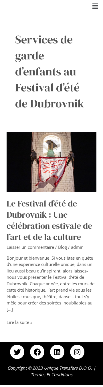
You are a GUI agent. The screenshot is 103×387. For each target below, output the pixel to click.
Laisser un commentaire (30, 247)
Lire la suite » (19, 322)
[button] (95, 6)
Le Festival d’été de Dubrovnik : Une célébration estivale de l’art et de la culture (49, 220)
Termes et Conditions (51, 374)
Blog (62, 247)
